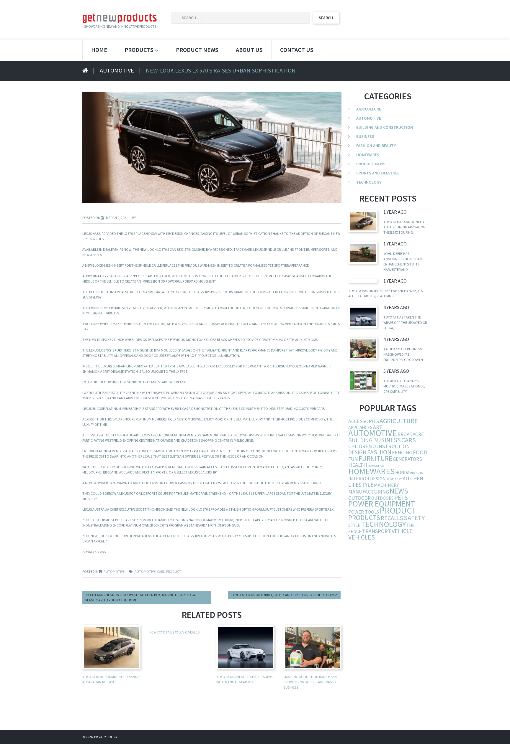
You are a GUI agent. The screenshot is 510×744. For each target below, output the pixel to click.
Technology (368, 182)
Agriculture (368, 109)
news (399, 491)
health (357, 464)
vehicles (361, 537)
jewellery (394, 479)
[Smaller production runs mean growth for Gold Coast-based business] (363, 348)
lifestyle (360, 484)
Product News (197, 49)
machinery (386, 485)
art (377, 427)
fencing (402, 452)
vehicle (402, 531)
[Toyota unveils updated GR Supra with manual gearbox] (363, 317)
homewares (371, 471)
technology (383, 524)
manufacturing (368, 491)
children (360, 446)
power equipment (381, 504)
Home (99, 49)
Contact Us (296, 49)
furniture (375, 458)
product (173, 571)
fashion (379, 452)
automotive (145, 571)
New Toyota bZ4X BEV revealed (174, 632)
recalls (392, 518)
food (420, 452)
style (354, 525)
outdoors (382, 498)
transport (376, 531)
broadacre (411, 434)
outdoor (359, 498)
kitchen (412, 478)
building (360, 440)
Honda (402, 472)
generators (407, 459)
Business (365, 136)
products (364, 517)
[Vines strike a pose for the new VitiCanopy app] (363, 380)
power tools (363, 512)
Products (139, 49)
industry (416, 473)
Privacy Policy (105, 737)
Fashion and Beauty (376, 145)
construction (391, 446)
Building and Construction (384, 127)
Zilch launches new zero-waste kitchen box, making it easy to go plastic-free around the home (141, 597)
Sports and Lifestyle (377, 173)
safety (414, 518)
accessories (363, 421)
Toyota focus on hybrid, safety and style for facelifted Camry (284, 595)
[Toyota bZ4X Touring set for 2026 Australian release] (363, 221)
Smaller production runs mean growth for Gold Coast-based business (310, 681)
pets (401, 498)
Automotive (117, 70)
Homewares (367, 154)
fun (353, 459)
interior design (367, 478)
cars (161, 571)
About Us (249, 49)
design (357, 452)
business (387, 440)
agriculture (399, 421)
